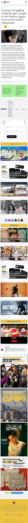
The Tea (3, 8)
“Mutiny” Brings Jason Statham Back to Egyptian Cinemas (13, 313)
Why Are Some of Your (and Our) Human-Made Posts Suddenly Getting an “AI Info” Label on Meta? (14, 175)
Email (8, 131)
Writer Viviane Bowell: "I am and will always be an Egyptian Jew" (7, 91)
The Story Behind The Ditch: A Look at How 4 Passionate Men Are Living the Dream (20, 90)
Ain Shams (6, 57)
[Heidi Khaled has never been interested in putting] (14, 439)
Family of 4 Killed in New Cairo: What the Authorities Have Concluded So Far (13, 212)
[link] (25, 26)
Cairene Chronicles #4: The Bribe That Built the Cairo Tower (13, 194)
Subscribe (14, 341)
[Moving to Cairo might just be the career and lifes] (14, 405)
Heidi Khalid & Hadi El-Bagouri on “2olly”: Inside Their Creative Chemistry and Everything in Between (13, 239)
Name (8, 127)
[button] (2, 2)
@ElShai (14, 338)
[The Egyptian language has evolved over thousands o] (14, 474)
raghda (4, 109)
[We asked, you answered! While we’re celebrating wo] (14, 371)
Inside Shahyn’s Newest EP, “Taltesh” (12, 295)
